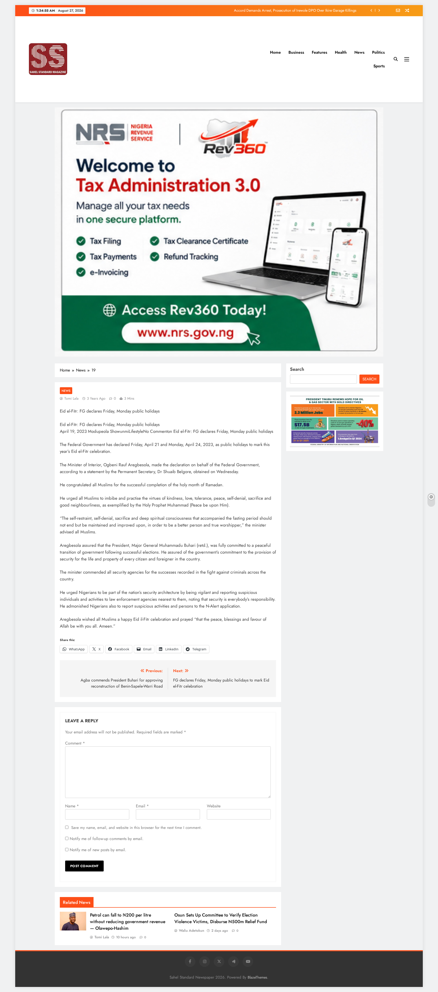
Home (275, 52)
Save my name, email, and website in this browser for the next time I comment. (136, 827)
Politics (378, 52)
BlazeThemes (257, 977)
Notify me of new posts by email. (98, 850)
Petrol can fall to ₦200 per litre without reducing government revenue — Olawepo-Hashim (127, 921)
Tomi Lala (71, 398)
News (359, 52)
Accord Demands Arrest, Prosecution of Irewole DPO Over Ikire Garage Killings (295, 9)
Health (341, 52)
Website (214, 806)
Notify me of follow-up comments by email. (106, 839)
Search (297, 369)
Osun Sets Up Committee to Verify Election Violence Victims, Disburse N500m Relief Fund (220, 918)
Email (142, 806)
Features (319, 52)
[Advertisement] (194, 59)
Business (296, 52)
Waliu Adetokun (191, 930)
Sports (379, 66)
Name (72, 806)
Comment (75, 743)
